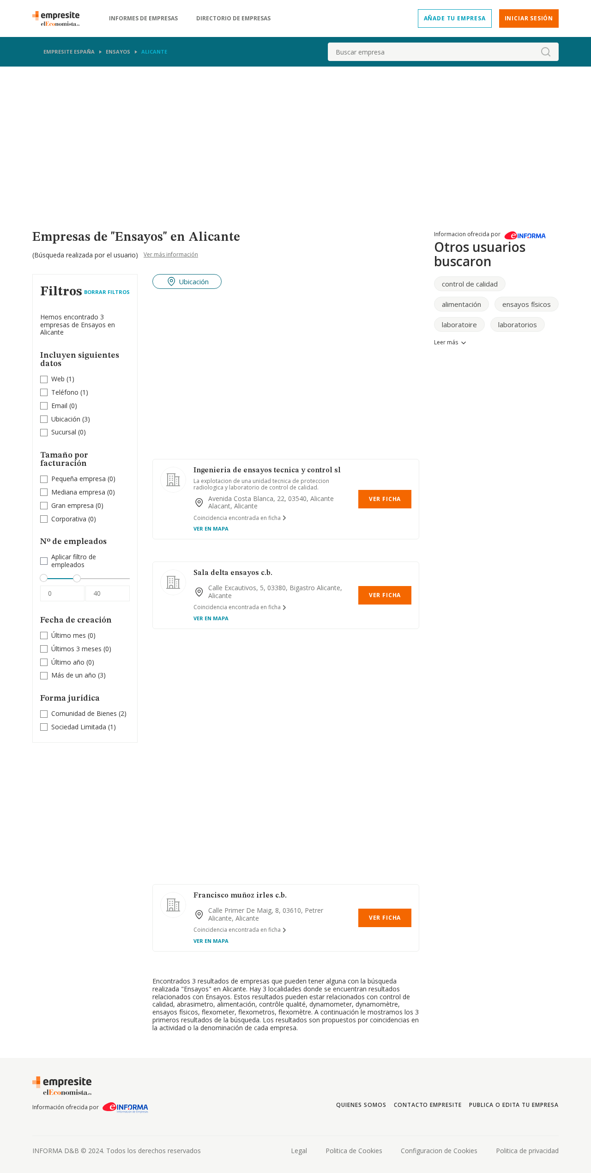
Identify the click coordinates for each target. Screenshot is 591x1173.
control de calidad (470, 283)
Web (58, 378)
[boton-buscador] (545, 52)
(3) (70, 419)
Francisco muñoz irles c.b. (240, 895)
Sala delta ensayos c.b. (232, 573)
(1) (62, 379)
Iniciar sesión (529, 18)
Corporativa (68, 518)
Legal (299, 1150)
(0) (64, 406)
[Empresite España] (59, 18)
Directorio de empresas (233, 18)
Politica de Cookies (354, 1150)
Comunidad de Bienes (84, 713)
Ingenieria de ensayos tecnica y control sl (267, 470)
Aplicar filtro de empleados (73, 561)
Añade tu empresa (455, 18)
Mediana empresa (78, 492)
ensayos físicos (526, 304)
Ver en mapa (211, 528)
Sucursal (63, 432)
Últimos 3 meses (76, 648)
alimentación (461, 304)
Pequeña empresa (78, 478)
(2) (89, 714)
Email (59, 405)
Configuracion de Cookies (439, 1150)
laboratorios (517, 324)
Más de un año (73, 675)
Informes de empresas (143, 18)
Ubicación (65, 419)
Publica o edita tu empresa (514, 1105)
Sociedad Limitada (78, 726)
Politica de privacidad (527, 1150)
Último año (67, 662)
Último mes (68, 635)
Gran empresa (72, 505)
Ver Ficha (385, 499)
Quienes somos (361, 1105)
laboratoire (459, 324)
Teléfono (64, 392)
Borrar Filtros (107, 292)
